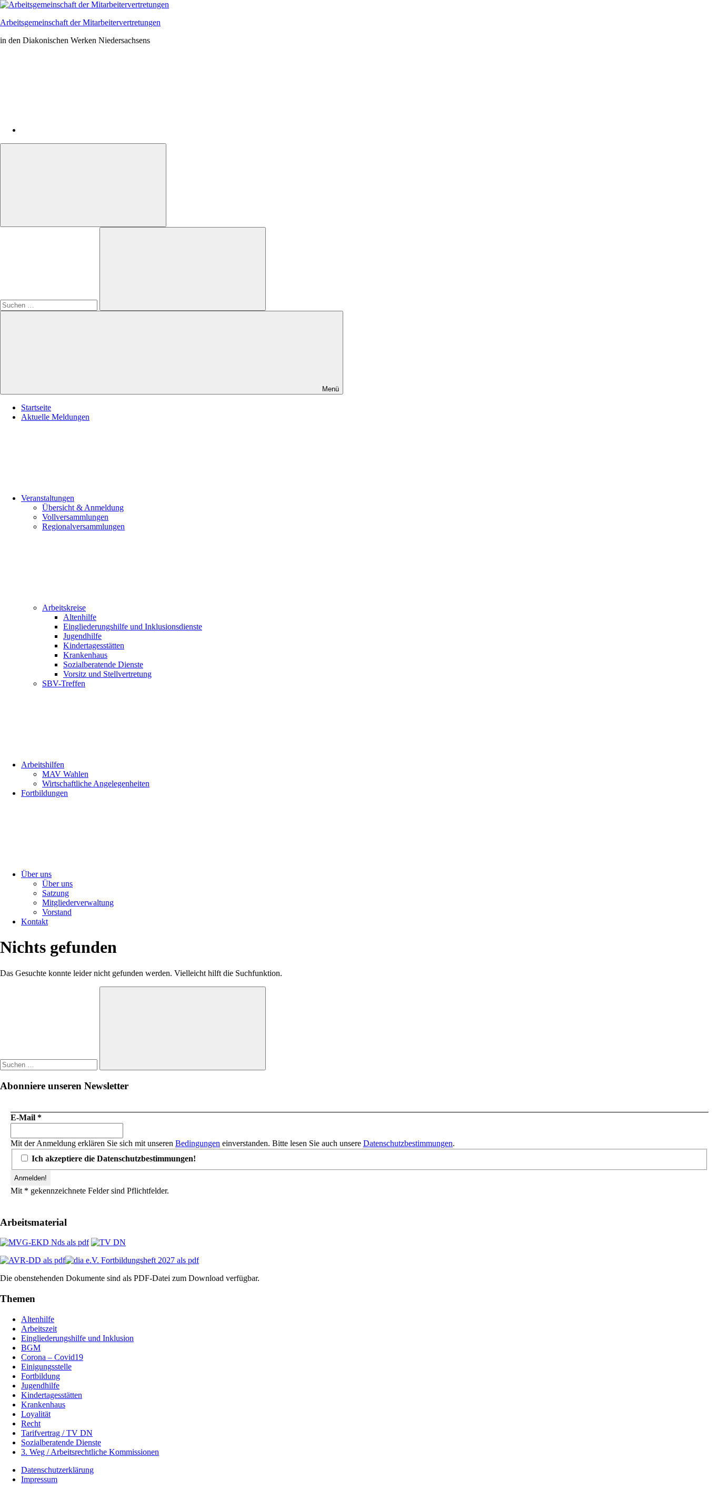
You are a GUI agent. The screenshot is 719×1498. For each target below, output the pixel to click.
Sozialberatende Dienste (103, 664)
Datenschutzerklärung (57, 1469)
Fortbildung (40, 1376)
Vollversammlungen (75, 517)
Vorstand (57, 912)
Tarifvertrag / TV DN (57, 1432)
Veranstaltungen (47, 498)
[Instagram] (100, 129)
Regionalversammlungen (83, 526)
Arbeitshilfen (42, 764)
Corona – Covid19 (52, 1357)
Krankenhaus (85, 655)
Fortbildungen (44, 793)
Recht (31, 1423)
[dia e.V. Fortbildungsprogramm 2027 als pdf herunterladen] (132, 1260)
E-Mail (26, 1117)
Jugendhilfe (82, 636)
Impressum (39, 1479)
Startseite (36, 407)
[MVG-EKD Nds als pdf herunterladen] (44, 1242)
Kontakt (34, 921)
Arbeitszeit (39, 1328)
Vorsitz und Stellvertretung (107, 673)
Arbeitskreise (64, 607)
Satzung (55, 893)
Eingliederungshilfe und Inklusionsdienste (132, 626)
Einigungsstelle (46, 1366)
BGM (31, 1347)
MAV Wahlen (65, 774)
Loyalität (36, 1414)
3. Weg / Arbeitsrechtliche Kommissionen (90, 1451)
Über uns (36, 874)
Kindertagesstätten (93, 645)
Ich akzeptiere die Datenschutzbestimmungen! (112, 1158)
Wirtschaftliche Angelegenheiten (95, 783)
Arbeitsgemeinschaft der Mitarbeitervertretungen (80, 22)
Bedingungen (197, 1143)
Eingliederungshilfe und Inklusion (77, 1338)
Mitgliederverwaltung (78, 902)
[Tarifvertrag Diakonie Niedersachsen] (108, 1242)
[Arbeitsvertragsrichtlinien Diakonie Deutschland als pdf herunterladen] (32, 1260)
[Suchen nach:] (49, 304)
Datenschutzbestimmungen (408, 1143)
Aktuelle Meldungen (55, 416)
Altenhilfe (79, 617)
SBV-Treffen (63, 683)
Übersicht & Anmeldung (83, 507)
